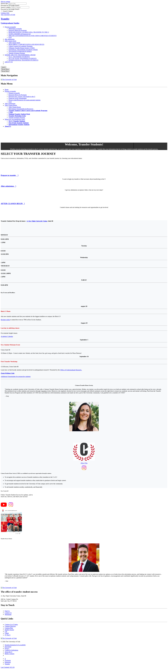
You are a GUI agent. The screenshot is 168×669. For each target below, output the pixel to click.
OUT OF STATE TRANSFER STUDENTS (22, 58)
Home (6, 89)
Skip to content (5, 1)
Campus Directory (10, 626)
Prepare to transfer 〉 (9, 175)
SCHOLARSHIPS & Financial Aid (20, 34)
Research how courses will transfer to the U (22, 96)
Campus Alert (5, 13)
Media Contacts (9, 654)
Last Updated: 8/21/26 (7, 667)
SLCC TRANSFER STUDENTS (19, 56)
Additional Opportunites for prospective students (16, 376)
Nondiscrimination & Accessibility (15, 645)
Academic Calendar (7, 336)
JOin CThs (84, 463)
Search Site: (4, 3)
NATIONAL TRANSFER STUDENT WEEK (23, 49)
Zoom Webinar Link (7, 373)
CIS (6, 631)
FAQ (10, 37)
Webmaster (8, 614)
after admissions (9, 39)
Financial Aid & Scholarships (18, 98)
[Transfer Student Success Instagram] (11, 506)
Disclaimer (8, 647)
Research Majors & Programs (18, 30)
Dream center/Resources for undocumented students (24, 100)
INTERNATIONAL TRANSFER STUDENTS (23, 60)
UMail (7, 633)
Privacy (7, 648)
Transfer (5, 19)
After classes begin (10, 41)
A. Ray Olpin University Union (37, 221)
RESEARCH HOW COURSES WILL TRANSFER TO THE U (29, 32)
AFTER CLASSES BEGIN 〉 (13, 204)
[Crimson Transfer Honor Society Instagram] (84, 469)
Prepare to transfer (10, 27)
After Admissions (10, 103)
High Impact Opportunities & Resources (21, 109)
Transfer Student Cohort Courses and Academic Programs (28, 110)
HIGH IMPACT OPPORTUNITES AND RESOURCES (26, 44)
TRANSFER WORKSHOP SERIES (20, 51)
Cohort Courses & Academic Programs (20, 46)
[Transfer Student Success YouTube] (4, 506)
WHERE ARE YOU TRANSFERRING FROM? (20, 55)
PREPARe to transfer (15, 28)
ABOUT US (9, 62)
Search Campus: (6, 7)
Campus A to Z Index (11, 624)
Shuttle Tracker (9, 630)
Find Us (7, 611)
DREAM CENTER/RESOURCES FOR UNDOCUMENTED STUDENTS (32, 35)
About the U (8, 652)
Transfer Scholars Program (17, 53)
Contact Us (8, 613)
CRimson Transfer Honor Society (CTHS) (22, 48)
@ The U (7, 635)
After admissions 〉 (8, 186)
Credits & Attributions (11, 650)
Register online (5, 320)
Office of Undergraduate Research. (71, 370)
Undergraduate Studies (10, 23)
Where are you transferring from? (15, 119)
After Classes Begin (11, 105)
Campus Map (9, 628)
